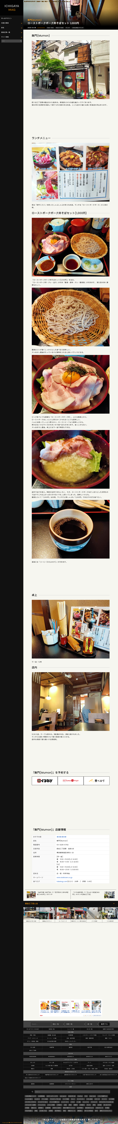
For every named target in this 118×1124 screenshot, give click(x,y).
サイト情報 (5, 37)
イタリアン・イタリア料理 (89, 1035)
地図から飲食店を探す (108, 1029)
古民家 (32, 1065)
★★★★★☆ (51, 1056)
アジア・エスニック (33, 1038)
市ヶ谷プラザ (107, 1105)
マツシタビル (41, 1105)
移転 (36, 1111)
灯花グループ (99, 1108)
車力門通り (58, 1111)
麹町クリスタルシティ (105, 1111)
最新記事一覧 (5, 32)
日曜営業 (48, 1108)
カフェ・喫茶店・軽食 (32, 1041)
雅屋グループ (71, 1111)
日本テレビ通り (57, 1108)
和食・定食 (50, 28)
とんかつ (37, 1099)
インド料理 (66, 1099)
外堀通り (82, 1105)
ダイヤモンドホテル (30, 1102)
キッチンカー (80, 1099)
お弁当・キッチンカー (70, 1041)
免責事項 (51, 1084)
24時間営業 (41, 1096)
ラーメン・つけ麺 (51, 1038)
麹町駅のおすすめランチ (70, 1074)
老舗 (52, 1068)
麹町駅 (70, 1047)
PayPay (80, 1096)
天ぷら (88, 1105)
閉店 (64, 1111)
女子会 (70, 1065)
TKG (86, 1096)
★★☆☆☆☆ (108, 1056)
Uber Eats (92, 1096)
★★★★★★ (41, 28)
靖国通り (80, 1111)
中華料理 (70, 1035)
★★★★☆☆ (70, 1056)
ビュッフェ (86, 1102)
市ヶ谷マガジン (6, 18)
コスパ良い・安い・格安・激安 (90, 1068)
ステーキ (97, 1099)
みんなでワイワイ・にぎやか (70, 1062)
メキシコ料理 (51, 1105)
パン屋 (78, 1102)
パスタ (72, 1102)
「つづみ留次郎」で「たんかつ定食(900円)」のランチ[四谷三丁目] (86, 893)
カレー (73, 1099)
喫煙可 (75, 1105)
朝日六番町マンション (69, 1108)
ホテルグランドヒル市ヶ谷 (106, 1102)
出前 (65, 1105)
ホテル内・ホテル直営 (108, 1062)
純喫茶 (51, 1111)
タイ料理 (111, 1099)
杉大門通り (80, 1108)
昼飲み (32, 1068)
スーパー (104, 1099)
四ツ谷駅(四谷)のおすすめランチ (108, 1074)
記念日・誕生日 (108, 1068)
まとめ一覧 (89, 1029)
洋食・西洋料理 (71, 1038)
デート (89, 1062)
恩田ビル (33, 1108)
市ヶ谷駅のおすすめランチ (33, 1074)
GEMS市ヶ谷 (72, 1096)
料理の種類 (5, 23)
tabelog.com (62, 881)
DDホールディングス (52, 1096)
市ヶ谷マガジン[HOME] (33, 1029)
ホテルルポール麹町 (30, 1105)
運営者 (32, 1084)
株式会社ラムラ (89, 1108)
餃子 (96, 1111)
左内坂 (99, 1105)
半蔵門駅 (51, 1047)
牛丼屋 (107, 1108)
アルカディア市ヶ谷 (55, 1099)
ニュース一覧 (70, 1029)
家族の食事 (89, 1065)
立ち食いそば (43, 1111)
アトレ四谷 (45, 1099)
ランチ (68, 28)
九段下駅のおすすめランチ (89, 1074)
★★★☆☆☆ (89, 1056)
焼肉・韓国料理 (90, 1038)
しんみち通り (28, 1099)
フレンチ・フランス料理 (108, 1035)
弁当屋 (27, 1108)
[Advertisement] (11, 54)
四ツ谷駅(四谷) (108, 1047)
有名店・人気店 (71, 1068)
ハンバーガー (65, 1102)
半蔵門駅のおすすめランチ (51, 1074)
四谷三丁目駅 (59, 28)
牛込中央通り (28, 1111)
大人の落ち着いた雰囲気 (52, 1065)
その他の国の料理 (51, 1041)
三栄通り (59, 1105)
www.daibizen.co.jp (64, 877)
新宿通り (41, 1108)
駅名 (2, 28)
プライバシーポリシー (70, 1084)
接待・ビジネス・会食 (108, 1065)
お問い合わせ (89, 1084)
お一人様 (51, 1062)
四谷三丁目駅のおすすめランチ (33, 1078)
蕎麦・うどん (108, 1038)
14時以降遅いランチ (77, 28)
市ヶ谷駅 (32, 1047)
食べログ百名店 (89, 1111)
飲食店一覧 (52, 1029)
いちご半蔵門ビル (102, 1096)
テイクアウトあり (42, 1102)
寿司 (94, 1105)
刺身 (70, 1105)
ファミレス (94, 1102)
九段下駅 (89, 1047)
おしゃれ (32, 1062)
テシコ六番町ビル (54, 1102)
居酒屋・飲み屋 (52, 1035)
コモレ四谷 (89, 1099)
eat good (63, 1096)
